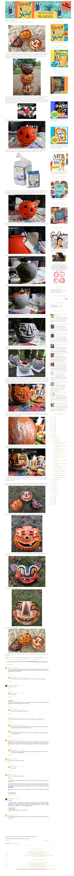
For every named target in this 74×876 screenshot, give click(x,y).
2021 (53, 426)
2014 (53, 498)
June (54, 485)
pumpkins (37, 659)
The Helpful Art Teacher (13, 685)
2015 (53, 496)
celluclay (16, 658)
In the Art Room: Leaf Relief (60, 324)
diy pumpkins (25, 658)
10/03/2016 (22, 677)
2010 (53, 504)
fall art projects (36, 658)
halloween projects (29, 659)
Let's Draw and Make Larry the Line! (38, 856)
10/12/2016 (13, 774)
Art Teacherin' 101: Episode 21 (59, 473)
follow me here (11, 553)
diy (20, 658)
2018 (53, 431)
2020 (53, 427)
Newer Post (7, 840)
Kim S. (9, 774)
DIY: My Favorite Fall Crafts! (59, 475)
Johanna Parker (17, 348)
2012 (53, 502)
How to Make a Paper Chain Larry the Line (38, 854)
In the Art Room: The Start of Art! (60, 469)
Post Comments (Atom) (16, 843)
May (54, 486)
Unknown (13, 731)
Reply (9, 672)
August (54, 481)
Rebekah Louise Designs (52, 869)
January (55, 494)
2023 (53, 422)
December (55, 436)
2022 (53, 424)
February (55, 492)
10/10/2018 (18, 731)
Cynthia (9, 717)
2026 (53, 416)
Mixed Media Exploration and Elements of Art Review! (38, 851)
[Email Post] (20, 657)
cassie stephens (9, 658)
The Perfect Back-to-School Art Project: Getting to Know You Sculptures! (38, 855)
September (55, 479)
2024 (53, 420)
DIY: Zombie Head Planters (58, 471)
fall (30, 658)
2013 (53, 500)
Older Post (46, 840)
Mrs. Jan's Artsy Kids (12, 740)
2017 (53, 433)
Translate (60, 307)
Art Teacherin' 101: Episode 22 (59, 455)
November (55, 438)
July (54, 483)
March (54, 490)
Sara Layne (10, 667)
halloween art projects (16, 659)
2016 (53, 435)
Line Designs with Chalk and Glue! (38, 852)
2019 (53, 429)
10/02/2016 (15, 667)
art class (45, 657)
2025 (53, 418)
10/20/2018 (15, 815)
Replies (11, 675)
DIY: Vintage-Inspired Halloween (60, 477)
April (54, 488)
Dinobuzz (10, 815)
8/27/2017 (17, 798)
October (55, 440)
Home (27, 840)
